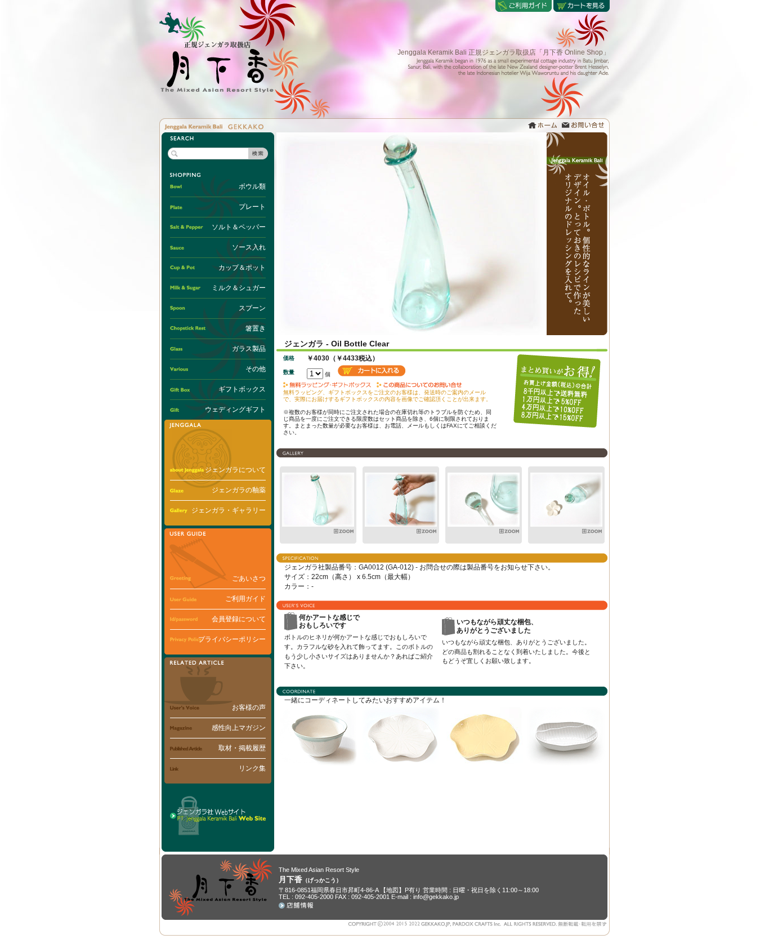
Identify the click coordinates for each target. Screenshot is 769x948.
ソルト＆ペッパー (239, 227)
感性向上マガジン (239, 728)
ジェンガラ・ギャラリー (228, 510)
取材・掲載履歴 (242, 748)
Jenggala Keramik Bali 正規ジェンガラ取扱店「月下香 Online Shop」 (503, 52)
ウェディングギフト (235, 409)
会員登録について (239, 619)
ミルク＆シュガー (239, 288)
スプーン (252, 308)
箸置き (255, 328)
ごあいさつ (249, 578)
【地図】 (392, 890)
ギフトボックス (242, 389)
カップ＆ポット (242, 268)
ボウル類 (252, 186)
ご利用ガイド (245, 599)
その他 (255, 369)
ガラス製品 (249, 349)
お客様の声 (249, 707)
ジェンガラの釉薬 (239, 490)
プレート (252, 207)
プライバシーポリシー (232, 639)
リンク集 (252, 768)
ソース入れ (249, 247)
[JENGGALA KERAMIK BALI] (318, 524)
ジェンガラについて (235, 470)
